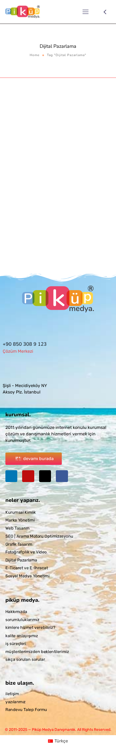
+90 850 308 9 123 (25, 344)
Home (34, 55)
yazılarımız (15, 701)
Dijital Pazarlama (20, 185)
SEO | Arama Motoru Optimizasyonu (39, 536)
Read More (16, 261)
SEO (40, 185)
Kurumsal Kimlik (20, 512)
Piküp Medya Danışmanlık (55, 179)
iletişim (12, 693)
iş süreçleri (15, 643)
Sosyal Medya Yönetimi (66, 185)
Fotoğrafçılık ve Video (26, 552)
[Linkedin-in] (11, 476)
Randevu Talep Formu (26, 709)
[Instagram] (28, 476)
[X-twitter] (45, 476)
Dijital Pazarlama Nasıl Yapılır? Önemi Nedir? (54, 195)
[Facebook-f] (62, 476)
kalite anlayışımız (21, 635)
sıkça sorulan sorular (25, 659)
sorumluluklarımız (22, 619)
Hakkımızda (16, 611)
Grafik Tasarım (18, 544)
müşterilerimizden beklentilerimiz (37, 651)
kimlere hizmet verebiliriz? (30, 627)
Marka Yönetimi (20, 520)
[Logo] (22, 11)
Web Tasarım (17, 528)
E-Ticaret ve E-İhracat (26, 568)
